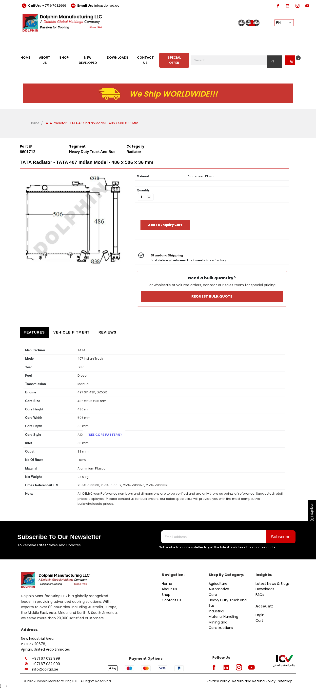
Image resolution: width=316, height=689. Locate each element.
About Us (169, 589)
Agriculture (218, 583)
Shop (166, 594)
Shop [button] (64, 57)
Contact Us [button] (145, 60)
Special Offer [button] (174, 60)
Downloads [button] (117, 57)
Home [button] (25, 57)
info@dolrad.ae (106, 5)
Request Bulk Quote (211, 296)
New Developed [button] (88, 60)
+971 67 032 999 (46, 658)
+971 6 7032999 (54, 5)
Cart (259, 620)
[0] (290, 60)
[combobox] (236, 60)
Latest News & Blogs (273, 583)
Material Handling (223, 616)
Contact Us (171, 600)
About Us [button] (44, 60)
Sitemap (285, 681)
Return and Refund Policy (254, 681)
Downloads (265, 589)
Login (260, 614)
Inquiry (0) (312, 513)
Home (35, 123)
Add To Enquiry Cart (165, 225)
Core (213, 594)
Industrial (216, 611)
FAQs (260, 594)
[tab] (34, 332)
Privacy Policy (218, 681)
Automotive (219, 589)
